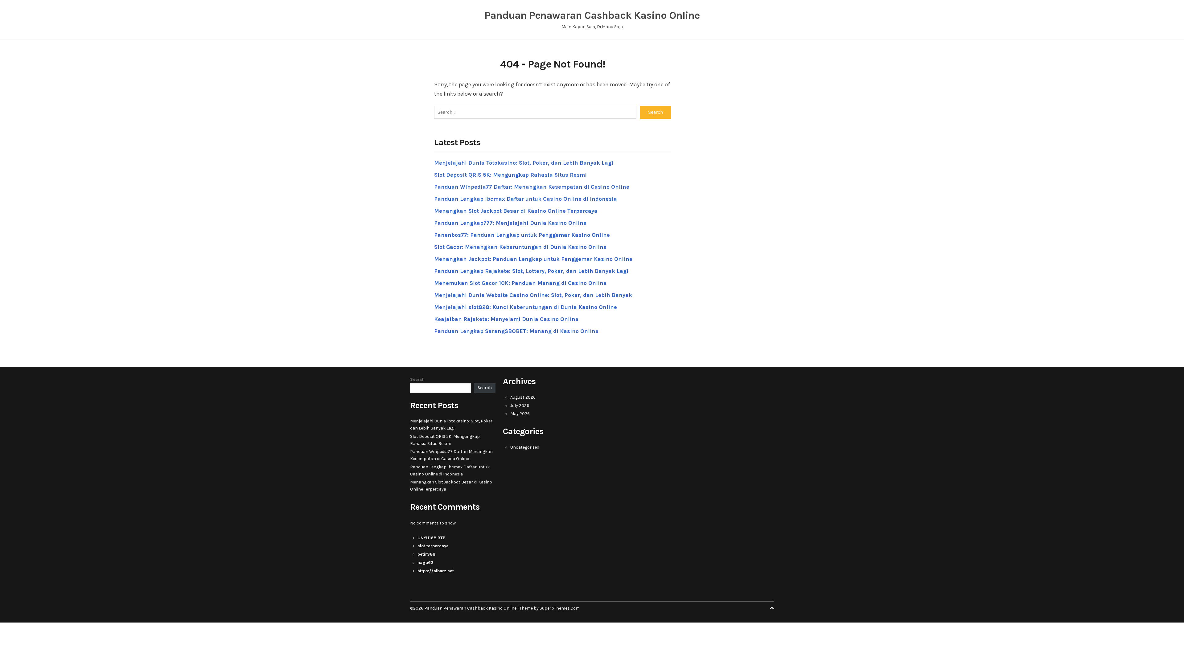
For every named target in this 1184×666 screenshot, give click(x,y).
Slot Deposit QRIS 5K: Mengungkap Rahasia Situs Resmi (510, 174)
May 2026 (520, 413)
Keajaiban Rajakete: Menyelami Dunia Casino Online (506, 319)
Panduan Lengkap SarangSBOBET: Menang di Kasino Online (516, 331)
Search (417, 379)
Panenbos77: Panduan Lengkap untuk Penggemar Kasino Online (522, 235)
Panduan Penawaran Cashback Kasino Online (592, 15)
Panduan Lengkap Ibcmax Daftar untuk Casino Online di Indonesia (525, 198)
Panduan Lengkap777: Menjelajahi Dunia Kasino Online (510, 223)
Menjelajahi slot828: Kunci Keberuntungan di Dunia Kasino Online (525, 307)
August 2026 (523, 397)
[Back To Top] (772, 608)
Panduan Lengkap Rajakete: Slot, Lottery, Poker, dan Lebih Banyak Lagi (531, 271)
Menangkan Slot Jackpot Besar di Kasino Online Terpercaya (516, 211)
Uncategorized (524, 447)
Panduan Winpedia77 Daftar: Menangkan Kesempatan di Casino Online (531, 186)
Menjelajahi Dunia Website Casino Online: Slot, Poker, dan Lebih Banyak (533, 295)
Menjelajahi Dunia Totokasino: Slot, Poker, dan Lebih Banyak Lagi (523, 162)
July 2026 (519, 405)
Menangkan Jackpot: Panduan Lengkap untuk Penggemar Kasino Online (533, 259)
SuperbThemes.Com (560, 608)
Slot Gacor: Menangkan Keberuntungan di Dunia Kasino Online (520, 247)
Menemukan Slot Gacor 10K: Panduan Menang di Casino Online (520, 283)
